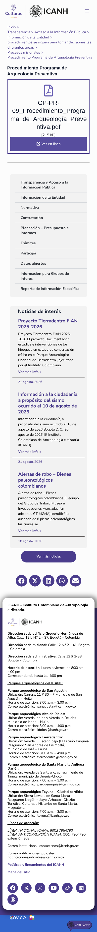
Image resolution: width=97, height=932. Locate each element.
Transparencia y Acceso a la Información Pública (44, 185)
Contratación (32, 217)
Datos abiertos (33, 263)
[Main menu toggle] (87, 11)
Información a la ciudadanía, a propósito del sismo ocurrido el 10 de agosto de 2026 (48, 403)
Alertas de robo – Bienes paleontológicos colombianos (44, 480)
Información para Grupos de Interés (45, 276)
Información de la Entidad (43, 197)
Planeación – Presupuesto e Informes (45, 230)
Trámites (28, 243)
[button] (21, 581)
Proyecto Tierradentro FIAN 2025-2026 (48, 324)
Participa (28, 253)
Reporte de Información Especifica (50, 288)
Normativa (30, 207)
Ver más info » (29, 372)
